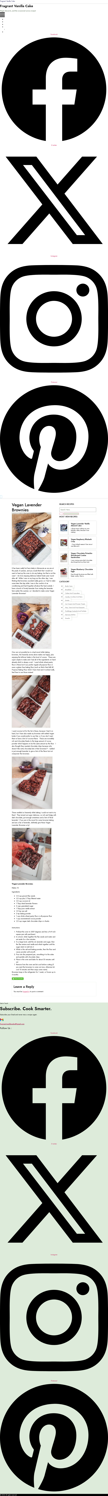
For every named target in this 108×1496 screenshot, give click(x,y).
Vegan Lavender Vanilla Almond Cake (80, 524)
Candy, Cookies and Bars (73, 597)
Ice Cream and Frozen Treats (75, 604)
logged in (26, 991)
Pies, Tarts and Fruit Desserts (74, 608)
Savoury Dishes (70, 615)
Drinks (67, 600)
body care (68, 586)
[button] (2, 15)
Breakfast (68, 590)
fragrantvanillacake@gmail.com (12, 1024)
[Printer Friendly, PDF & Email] (18, 978)
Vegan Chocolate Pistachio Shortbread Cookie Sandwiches (81, 555)
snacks (67, 618)
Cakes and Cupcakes (72, 593)
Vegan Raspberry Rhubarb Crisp (81, 540)
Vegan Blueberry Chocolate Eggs (82, 570)
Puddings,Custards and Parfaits (75, 611)
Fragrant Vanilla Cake (7, 1)
